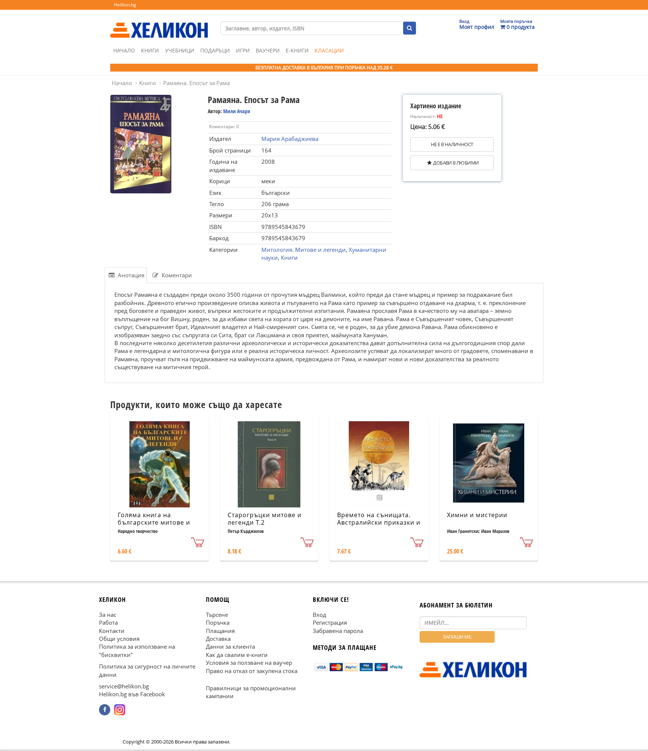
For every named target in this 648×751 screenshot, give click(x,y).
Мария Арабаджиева (289, 138)
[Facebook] (104, 709)
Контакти (111, 630)
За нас (107, 614)
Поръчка (218, 622)
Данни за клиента (230, 646)
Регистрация (330, 622)
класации (329, 50)
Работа (108, 622)
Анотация (130, 275)
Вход (319, 614)
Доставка (218, 638)
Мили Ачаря (236, 111)
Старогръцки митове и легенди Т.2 (265, 519)
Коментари (176, 275)
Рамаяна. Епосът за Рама (196, 83)
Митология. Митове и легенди (303, 249)
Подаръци (215, 50)
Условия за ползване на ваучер (249, 662)
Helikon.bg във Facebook (132, 694)
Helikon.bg (125, 4)
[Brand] (159, 22)
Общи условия (119, 638)
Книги (150, 50)
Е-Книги (297, 50)
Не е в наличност (452, 144)
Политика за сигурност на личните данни (147, 670)
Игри (243, 50)
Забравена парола (338, 630)
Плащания (220, 630)
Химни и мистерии (477, 515)
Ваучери (268, 50)
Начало (124, 50)
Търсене (217, 614)
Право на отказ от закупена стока (251, 670)
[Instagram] (119, 709)
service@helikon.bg (124, 686)
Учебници (179, 50)
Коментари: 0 (224, 126)
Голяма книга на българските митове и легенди (154, 523)
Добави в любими (455, 162)
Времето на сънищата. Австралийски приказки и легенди (378, 523)
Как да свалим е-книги (237, 654)
